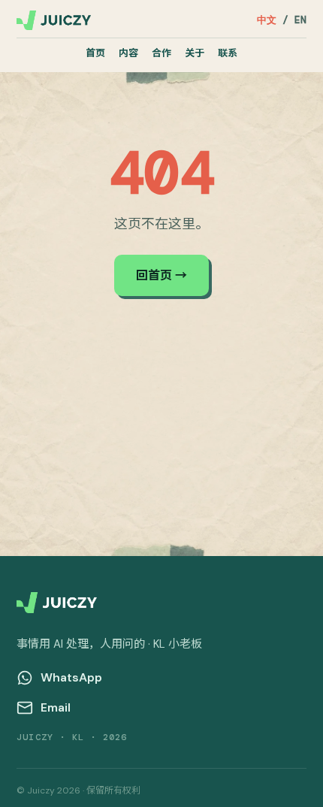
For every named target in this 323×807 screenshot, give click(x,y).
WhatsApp (71, 677)
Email (56, 707)
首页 (95, 53)
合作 (161, 53)
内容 (128, 53)
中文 (266, 20)
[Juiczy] (54, 20)
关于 (194, 53)
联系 (227, 53)
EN (300, 20)
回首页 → (161, 275)
